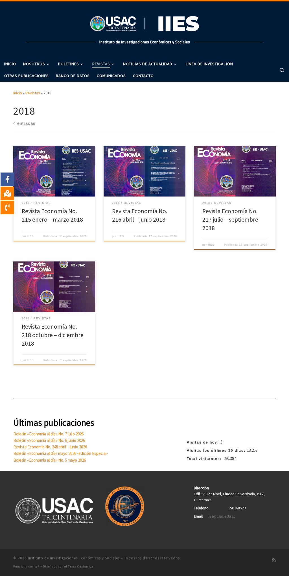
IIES (30, 236)
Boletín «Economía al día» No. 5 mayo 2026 (49, 460)
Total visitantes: (205, 459)
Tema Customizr (80, 566)
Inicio (17, 92)
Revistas (32, 92)
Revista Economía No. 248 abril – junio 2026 (50, 447)
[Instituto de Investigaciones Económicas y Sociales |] (144, 28)
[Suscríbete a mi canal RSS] (274, 559)
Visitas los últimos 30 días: (217, 451)
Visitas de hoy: (203, 442)
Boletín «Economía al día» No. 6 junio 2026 (49, 440)
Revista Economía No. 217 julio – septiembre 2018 (230, 219)
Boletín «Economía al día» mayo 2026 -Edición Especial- (60, 453)
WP (37, 566)
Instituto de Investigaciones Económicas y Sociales (74, 558)
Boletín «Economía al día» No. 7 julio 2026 (48, 434)
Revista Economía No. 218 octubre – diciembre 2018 (53, 335)
